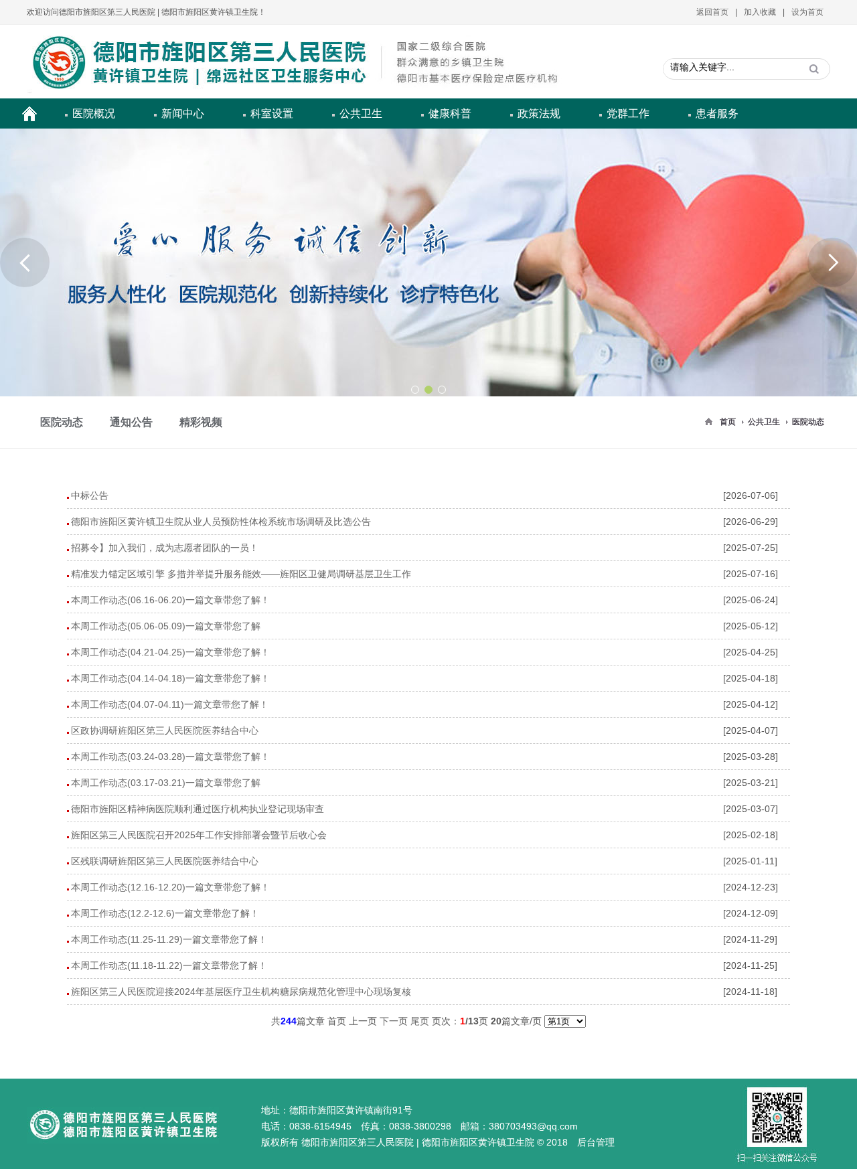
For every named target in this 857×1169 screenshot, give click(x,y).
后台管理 (596, 1142)
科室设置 (271, 113)
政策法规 (539, 113)
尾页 (419, 1021)
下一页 (394, 1021)
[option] (428, 262)
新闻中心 (182, 113)
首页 (728, 421)
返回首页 (712, 12)
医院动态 (808, 421)
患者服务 (717, 113)
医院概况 (93, 113)
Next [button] (832, 262)
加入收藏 (760, 12)
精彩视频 (200, 422)
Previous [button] (25, 262)
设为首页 (807, 12)
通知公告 (131, 422)
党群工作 (628, 113)
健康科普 (449, 113)
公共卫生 (360, 113)
